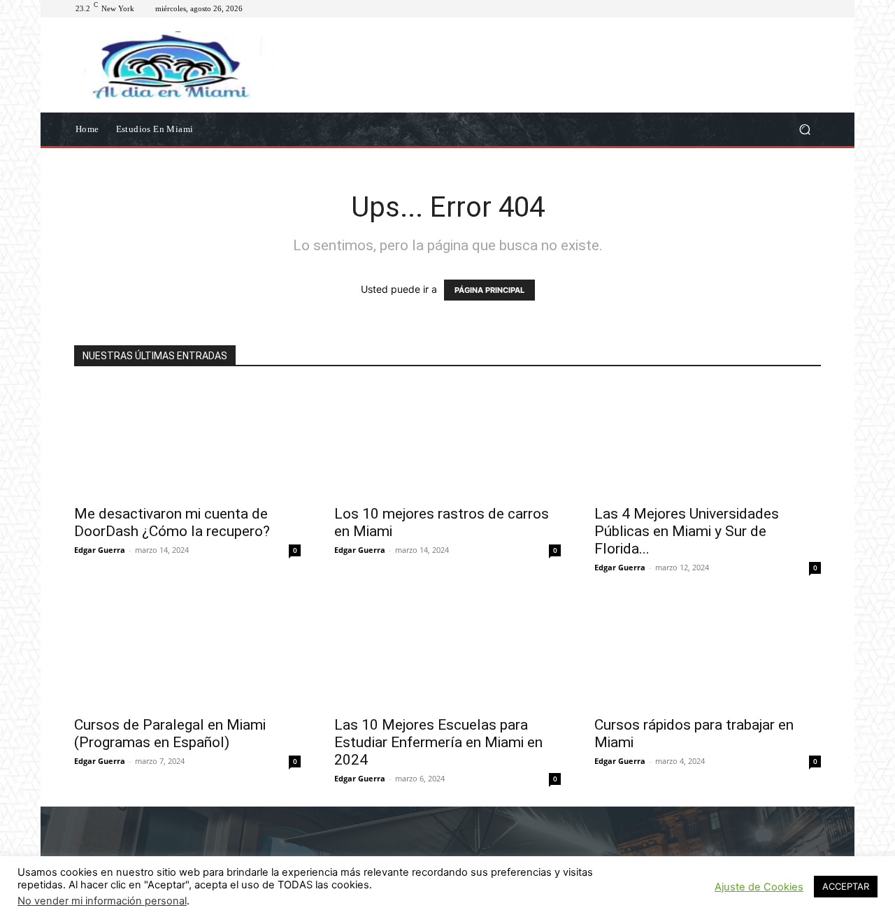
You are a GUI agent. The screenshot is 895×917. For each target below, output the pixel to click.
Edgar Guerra (99, 549)
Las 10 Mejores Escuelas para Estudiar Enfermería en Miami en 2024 (438, 742)
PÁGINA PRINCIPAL (489, 290)
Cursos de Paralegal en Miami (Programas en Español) (170, 733)
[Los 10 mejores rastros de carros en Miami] (447, 440)
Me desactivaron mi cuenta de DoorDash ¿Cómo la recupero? (172, 522)
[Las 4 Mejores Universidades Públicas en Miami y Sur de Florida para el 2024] (707, 440)
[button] (804, 129)
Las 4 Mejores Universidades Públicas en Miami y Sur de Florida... (686, 531)
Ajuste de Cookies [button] (759, 887)
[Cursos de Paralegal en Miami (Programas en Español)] (187, 651)
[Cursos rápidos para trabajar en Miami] (707, 651)
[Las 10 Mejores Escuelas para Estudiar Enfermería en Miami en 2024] (447, 651)
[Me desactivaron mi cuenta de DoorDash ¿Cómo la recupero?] (187, 440)
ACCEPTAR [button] (845, 886)
